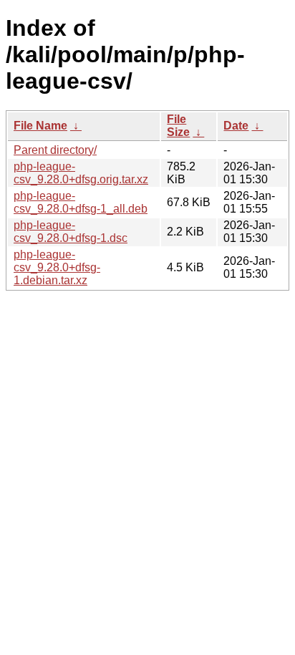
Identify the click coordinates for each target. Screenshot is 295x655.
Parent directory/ (55, 150)
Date (235, 126)
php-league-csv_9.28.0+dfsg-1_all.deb (81, 202)
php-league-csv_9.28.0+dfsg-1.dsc (70, 231)
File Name (40, 126)
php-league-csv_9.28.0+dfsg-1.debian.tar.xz (57, 267)
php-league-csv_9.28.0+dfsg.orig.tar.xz (81, 172)
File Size (178, 125)
